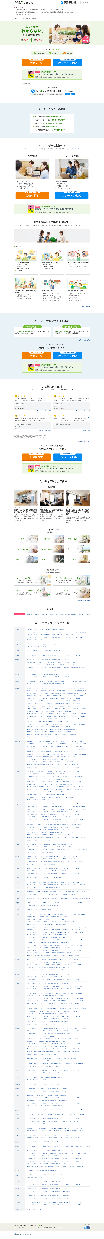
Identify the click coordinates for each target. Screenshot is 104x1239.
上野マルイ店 (69, 695)
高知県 (17, 1142)
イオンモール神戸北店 (32, 1028)
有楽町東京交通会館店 (56, 688)
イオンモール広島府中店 (32, 1105)
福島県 (17, 681)
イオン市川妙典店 (70, 773)
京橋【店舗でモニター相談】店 (75, 993)
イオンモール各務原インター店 (55, 976)
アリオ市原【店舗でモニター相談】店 (35, 794)
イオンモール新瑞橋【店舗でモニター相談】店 (37, 927)
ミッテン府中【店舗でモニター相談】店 (76, 716)
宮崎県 (17, 1195)
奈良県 (17, 1077)
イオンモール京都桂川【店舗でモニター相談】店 (37, 1063)
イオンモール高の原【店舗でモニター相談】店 (74, 1063)
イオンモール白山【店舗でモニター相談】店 (48, 905)
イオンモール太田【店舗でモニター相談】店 (69, 873)
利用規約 (23, 1228)
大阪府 (17, 993)
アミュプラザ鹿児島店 (77, 1202)
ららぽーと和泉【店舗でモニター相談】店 (46, 1013)
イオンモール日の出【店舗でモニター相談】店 (75, 724)
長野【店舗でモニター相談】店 (73, 882)
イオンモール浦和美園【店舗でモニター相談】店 (76, 806)
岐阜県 (17, 974)
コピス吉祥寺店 (82, 713)
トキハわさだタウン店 (32, 1188)
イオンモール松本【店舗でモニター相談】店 (48, 884)
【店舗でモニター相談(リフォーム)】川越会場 (60, 834)
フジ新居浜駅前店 (78, 1128)
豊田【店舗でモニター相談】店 (62, 934)
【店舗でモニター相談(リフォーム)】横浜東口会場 (67, 764)
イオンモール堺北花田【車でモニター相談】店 (37, 1018)
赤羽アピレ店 (68, 711)
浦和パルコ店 (46, 806)
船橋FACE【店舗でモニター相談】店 (43, 779)
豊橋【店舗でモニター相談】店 (33, 929)
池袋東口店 (57, 708)
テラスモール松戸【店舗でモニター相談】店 (64, 784)
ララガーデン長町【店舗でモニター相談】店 (67, 662)
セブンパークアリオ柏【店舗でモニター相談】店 (37, 789)
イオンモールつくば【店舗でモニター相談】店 (37, 849)
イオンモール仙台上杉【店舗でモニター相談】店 (51, 659)
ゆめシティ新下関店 (31, 1118)
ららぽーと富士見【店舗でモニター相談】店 (48, 829)
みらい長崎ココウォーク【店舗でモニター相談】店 (52, 1175)
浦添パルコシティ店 (37, 1209)
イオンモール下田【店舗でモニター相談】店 (36, 646)
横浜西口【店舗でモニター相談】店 (68, 741)
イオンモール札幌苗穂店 (58, 629)
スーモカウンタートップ (20, 1225)
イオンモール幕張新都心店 (33, 773)
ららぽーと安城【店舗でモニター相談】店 (36, 940)
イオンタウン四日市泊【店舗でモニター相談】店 (37, 986)
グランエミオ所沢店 (52, 814)
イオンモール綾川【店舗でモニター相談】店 (69, 1137)
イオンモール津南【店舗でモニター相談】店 (48, 983)
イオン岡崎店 (46, 929)
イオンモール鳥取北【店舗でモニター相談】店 (73, 1109)
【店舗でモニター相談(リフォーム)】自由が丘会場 (65, 734)
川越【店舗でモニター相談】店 (39, 809)
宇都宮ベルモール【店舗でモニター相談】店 (36, 858)
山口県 (17, 1119)
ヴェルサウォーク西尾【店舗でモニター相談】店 (72, 940)
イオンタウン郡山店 (59, 681)
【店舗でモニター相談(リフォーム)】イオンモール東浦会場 (66, 955)
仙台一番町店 (68, 659)
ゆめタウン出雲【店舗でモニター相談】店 (75, 1114)
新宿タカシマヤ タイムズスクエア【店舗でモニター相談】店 (64, 693)
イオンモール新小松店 (54, 902)
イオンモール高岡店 (63, 898)
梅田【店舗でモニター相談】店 (64, 998)
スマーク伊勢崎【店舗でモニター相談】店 (36, 873)
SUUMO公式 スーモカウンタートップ (22, 18)
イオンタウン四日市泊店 (66, 983)
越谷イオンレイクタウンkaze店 (34, 824)
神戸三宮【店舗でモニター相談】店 (78, 1028)
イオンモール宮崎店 (31, 1195)
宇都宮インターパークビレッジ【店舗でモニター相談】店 (62, 858)
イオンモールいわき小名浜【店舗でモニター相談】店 (54, 683)
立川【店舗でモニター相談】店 (69, 713)
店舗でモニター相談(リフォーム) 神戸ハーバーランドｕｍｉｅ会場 (41, 1054)
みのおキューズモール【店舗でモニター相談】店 (37, 1016)
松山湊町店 (29, 1128)
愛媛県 (17, 1128)
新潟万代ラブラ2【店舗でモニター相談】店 (75, 891)
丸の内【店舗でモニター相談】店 (41, 688)
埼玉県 (17, 804)
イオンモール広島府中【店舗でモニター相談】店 (51, 1105)
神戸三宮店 (65, 1028)
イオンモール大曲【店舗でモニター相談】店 (70, 655)
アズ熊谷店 (51, 809)
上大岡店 (81, 741)
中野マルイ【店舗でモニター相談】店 (35, 708)
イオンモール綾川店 (52, 1137)
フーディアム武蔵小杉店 (55, 749)
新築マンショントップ (45, 1225)
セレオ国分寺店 (30, 721)
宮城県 (17, 659)
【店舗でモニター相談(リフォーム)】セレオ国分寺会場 (39, 734)
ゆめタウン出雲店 (59, 1114)
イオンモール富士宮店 (32, 967)
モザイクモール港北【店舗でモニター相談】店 (37, 746)
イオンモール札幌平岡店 (32, 634)
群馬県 (17, 868)
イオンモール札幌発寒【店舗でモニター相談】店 (75, 632)
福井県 (17, 909)
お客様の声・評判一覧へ (84, 441)
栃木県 (17, 856)
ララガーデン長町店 (50, 662)
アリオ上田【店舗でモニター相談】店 (69, 884)
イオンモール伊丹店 (53, 1043)
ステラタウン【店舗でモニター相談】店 (45, 804)
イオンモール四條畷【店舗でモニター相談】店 (49, 993)
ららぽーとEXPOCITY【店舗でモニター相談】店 (51, 1006)
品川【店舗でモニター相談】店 (39, 690)
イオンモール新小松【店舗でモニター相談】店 (72, 902)
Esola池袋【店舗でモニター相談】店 (35, 711)
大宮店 (58, 804)
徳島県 (17, 1146)
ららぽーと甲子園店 (67, 1041)
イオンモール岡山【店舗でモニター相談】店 (48, 1088)
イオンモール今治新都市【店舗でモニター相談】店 (60, 1128)
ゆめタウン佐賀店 (31, 1170)
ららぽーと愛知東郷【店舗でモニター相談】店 (37, 950)
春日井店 (52, 932)
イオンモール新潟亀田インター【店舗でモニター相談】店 (50, 891)
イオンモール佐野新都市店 (33, 861)
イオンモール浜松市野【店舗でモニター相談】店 (37, 962)
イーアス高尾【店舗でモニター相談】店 (35, 713)
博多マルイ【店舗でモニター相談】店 (67, 1153)
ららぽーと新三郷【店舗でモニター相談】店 (36, 832)
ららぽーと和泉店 (31, 1013)
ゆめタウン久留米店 (54, 1158)
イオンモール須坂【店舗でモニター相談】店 (48, 882)
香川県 (17, 1135)
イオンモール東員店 (31, 988)
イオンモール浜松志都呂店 (70, 962)
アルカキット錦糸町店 (79, 695)
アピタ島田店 (51, 970)
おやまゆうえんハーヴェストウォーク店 (75, 861)
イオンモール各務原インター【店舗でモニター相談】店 (39, 979)
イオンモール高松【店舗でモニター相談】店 (48, 1135)
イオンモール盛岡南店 (32, 650)
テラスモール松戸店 (47, 784)
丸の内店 (29, 688)
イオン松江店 (30, 1114)
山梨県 (17, 877)
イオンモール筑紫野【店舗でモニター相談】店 (49, 1163)
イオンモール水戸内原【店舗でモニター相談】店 (63, 844)
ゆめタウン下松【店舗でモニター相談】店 (57, 1121)
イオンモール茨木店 (51, 1008)
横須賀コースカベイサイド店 (61, 751)
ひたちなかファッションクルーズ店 (79, 849)
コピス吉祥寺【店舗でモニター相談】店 (35, 716)
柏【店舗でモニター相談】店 (63, 786)
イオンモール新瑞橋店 (61, 924)
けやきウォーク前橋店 (32, 868)
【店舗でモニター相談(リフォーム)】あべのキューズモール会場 (41, 1024)
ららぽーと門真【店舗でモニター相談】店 (71, 1016)
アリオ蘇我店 (30, 771)
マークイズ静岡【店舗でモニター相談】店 (69, 959)
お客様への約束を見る (84, 340)
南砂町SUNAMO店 (54, 698)
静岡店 (28, 959)
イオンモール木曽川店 (76, 929)
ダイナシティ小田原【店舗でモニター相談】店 (67, 756)
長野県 (17, 882)
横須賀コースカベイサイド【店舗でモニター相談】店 (38, 754)
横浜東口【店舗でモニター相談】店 (42, 741)
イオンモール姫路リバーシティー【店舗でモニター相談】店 (58, 1033)
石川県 (17, 903)
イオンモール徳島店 (31, 1146)
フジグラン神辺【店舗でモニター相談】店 (46, 1100)
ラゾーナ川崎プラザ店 (77, 746)
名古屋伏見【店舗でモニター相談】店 (35, 919)
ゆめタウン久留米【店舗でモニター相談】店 (71, 1158)
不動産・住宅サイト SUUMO (55, 1228)
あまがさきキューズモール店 (55, 1036)
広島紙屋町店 (30, 1095)
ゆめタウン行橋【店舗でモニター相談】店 (70, 1161)
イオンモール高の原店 (56, 1063)
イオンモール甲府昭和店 (56, 877)
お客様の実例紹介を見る (84, 600)
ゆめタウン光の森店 (67, 1181)
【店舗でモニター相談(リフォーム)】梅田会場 (58, 1021)
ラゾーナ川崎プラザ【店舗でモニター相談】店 (37, 749)
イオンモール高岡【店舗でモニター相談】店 (80, 898)
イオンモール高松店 (31, 1135)
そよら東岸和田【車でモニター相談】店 (59, 1018)
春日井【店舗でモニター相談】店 (64, 932)
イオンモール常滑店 (31, 942)
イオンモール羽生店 (31, 822)
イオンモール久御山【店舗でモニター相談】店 (49, 1066)
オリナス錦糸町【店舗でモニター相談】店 (36, 726)
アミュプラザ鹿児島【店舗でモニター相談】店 (37, 1204)
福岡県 (17, 1151)
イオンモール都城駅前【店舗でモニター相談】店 (37, 1198)
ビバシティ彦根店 (31, 1070)
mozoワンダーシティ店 (32, 916)
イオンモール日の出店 (57, 724)
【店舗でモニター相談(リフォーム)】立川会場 (37, 729)
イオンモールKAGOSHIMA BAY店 (34, 1202)
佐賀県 (17, 1170)
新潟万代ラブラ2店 (31, 891)
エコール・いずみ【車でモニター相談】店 (36, 1021)
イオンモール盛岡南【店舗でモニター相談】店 (49, 650)
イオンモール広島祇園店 (60, 1095)
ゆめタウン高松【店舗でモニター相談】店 (36, 1137)
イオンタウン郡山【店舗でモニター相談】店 (76, 681)
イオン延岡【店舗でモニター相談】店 (59, 1198)
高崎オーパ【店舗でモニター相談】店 (35, 870)
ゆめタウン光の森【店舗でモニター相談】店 (36, 1184)
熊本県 (17, 1182)
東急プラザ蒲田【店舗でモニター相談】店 (36, 706)
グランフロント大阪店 (78, 998)
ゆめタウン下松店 (41, 1121)
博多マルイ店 (53, 1153)
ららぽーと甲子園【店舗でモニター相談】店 (36, 1043)
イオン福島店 (49, 681)
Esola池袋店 (84, 708)
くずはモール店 (68, 1006)
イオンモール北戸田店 (76, 824)
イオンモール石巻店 (31, 670)
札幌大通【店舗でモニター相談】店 (42, 629)
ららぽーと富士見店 (31, 829)
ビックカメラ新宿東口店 (80, 690)
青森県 (17, 644)
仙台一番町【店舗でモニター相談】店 (35, 662)
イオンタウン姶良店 (54, 1204)
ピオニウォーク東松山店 (64, 816)
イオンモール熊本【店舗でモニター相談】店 (70, 1184)
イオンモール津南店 (31, 983)
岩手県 (17, 651)
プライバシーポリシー (31, 1228)
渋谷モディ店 (83, 693)
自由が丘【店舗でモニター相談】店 (63, 703)
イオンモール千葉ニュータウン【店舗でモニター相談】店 (39, 792)
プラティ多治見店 (67, 974)
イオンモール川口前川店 (80, 809)
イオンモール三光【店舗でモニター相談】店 (60, 1191)
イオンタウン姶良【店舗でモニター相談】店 (71, 1204)
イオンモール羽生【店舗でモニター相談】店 (48, 822)
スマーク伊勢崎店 (72, 870)
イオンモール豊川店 (78, 932)
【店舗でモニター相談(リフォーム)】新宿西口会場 (59, 726)
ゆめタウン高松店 (65, 1135)
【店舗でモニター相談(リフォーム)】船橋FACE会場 (38, 799)
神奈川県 (17, 741)
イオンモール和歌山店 (55, 1084)
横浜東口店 (29, 741)
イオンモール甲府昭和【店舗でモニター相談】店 (37, 877)
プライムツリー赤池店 (55, 945)
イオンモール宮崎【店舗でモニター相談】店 (48, 1195)
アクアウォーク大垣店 (32, 974)
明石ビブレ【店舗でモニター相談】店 (70, 1038)
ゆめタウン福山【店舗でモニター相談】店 (71, 1097)
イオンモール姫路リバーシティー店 (34, 1033)
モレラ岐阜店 (76, 979)
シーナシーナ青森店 (31, 644)
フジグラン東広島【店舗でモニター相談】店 (36, 1103)
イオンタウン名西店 (58, 914)
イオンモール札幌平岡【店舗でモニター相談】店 (51, 634)
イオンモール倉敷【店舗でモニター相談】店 (36, 1091)
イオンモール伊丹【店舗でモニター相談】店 (70, 1043)
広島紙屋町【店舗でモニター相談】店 (44, 1095)
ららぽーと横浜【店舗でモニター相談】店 (64, 743)
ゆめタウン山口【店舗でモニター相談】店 (70, 1118)
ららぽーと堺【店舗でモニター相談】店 (35, 1003)
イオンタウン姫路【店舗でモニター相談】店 (36, 1036)
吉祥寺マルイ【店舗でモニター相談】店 (56, 716)
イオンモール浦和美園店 (57, 806)
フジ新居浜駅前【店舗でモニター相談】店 (36, 1130)
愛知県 (17, 914)
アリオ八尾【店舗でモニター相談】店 (35, 1011)
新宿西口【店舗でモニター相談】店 (64, 690)
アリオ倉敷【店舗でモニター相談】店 (57, 1091)
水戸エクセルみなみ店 (32, 844)
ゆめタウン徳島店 (65, 1146)
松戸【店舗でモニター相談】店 (33, 784)
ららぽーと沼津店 (56, 964)
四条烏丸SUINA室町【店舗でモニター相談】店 (49, 1058)
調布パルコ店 (30, 719)
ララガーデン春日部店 (56, 819)
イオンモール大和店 (31, 759)
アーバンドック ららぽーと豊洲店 (62, 700)
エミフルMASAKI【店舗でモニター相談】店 (73, 1130)
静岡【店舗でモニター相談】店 (39, 959)
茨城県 (17, 844)
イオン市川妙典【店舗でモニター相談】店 (36, 776)
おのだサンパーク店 (73, 1121)
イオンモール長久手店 (32, 947)
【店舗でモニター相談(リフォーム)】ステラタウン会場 (61, 832)
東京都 (17, 688)
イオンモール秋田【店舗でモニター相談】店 (48, 655)
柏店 (54, 786)
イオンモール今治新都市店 (40, 1128)
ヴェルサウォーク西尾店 (53, 940)
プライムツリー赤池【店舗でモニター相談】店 (73, 945)
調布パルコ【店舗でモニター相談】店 (44, 719)
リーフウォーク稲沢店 (66, 942)
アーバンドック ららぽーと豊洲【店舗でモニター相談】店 (39, 700)
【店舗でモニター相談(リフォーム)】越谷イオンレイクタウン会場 (70, 837)
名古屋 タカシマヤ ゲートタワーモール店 (55, 919)
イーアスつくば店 (67, 846)
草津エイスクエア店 (74, 1070)
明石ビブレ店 (56, 1038)
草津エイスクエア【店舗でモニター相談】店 (59, 1073)
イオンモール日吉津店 (32, 1109)
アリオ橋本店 (30, 751)
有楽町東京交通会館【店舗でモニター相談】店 (74, 688)
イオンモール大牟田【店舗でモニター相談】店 (37, 1158)
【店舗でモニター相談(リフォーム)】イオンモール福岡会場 (40, 1166)
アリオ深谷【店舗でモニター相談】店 (69, 822)
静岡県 (17, 959)
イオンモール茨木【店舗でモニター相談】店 (68, 1008)
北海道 (17, 629)
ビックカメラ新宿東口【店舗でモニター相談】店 (37, 693)
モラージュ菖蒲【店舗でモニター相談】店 (70, 827)
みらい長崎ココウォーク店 (33, 1175)
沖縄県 (17, 1209)
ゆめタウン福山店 (55, 1097)
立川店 (58, 713)
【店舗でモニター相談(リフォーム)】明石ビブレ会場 (67, 1051)
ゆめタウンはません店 (55, 1181)
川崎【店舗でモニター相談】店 (63, 746)
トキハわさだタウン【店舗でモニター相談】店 (49, 1188)
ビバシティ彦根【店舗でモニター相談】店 (46, 1070)
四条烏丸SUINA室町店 (32, 1058)
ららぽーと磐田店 (67, 967)
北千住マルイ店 (76, 700)
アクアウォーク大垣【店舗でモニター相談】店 (49, 974)
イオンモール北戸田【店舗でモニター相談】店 (37, 827)
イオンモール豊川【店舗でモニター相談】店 (36, 934)
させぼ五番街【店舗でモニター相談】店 (35, 1177)
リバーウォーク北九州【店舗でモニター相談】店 (51, 1150)
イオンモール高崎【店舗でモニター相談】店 (56, 870)
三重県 (17, 983)
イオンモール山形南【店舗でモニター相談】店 (49, 674)
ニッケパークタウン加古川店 (33, 1046)
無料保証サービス (51, 126)
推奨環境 (46, 1228)
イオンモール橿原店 (69, 1077)
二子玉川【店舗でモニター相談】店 (64, 706)
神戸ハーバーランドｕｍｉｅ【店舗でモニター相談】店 (55, 1030)
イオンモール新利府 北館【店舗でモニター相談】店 (75, 667)
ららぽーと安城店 (67, 937)
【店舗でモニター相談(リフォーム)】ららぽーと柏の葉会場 (61, 797)
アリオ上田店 (83, 884)
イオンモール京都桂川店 (58, 1061)
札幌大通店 (29, 629)
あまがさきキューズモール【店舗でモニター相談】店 (38, 1038)
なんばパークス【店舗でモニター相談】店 (46, 995)
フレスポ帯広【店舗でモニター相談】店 (35, 639)
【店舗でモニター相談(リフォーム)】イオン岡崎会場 (38, 955)
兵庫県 (17, 1028)
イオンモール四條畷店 (32, 993)
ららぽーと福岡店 (82, 1153)
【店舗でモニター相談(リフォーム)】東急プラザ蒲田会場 (62, 729)
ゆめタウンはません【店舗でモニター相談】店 (37, 1181)
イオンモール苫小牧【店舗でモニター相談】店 (37, 637)
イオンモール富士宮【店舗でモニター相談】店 (49, 967)
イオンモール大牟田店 (75, 1156)
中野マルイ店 (49, 708)
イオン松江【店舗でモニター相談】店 (44, 1114)
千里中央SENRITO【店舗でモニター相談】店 (69, 1003)
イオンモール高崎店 (75, 868)
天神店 (49, 1156)
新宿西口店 (51, 690)
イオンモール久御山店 (32, 1066)
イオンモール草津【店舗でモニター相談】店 (36, 1073)
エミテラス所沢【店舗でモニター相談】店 (46, 816)
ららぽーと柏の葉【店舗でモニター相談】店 (61, 789)
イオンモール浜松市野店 (56, 962)
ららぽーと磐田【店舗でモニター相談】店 (36, 970)
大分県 (17, 1188)
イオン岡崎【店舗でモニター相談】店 (60, 929)
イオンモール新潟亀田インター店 (34, 894)
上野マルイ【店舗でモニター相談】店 (54, 695)
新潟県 (17, 891)
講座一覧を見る (86, 306)
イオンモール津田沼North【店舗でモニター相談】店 (38, 786)
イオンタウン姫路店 (75, 1030)
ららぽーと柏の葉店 (77, 789)
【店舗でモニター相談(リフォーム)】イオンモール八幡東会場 (69, 1166)
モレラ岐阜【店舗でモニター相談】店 (62, 979)
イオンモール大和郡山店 (32, 1077)
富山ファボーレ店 (31, 898)
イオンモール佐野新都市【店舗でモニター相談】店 (52, 861)
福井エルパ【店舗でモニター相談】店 (44, 909)
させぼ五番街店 (70, 1175)
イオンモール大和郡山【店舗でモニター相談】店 (51, 1077)
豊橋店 (85, 927)
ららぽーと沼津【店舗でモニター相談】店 (72, 964)
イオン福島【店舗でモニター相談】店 (35, 681)
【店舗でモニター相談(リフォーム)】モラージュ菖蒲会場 (39, 840)
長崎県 (17, 1175)
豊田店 (50, 934)
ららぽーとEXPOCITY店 (32, 1006)
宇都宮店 (29, 856)
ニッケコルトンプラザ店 (53, 776)
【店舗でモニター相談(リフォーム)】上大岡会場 (68, 767)
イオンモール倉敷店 (65, 1088)
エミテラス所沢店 (31, 816)
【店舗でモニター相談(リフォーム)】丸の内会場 (37, 737)
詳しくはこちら (76, 149)
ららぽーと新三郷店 (65, 829)
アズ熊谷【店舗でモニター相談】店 (64, 809)
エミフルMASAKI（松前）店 (54, 1130)
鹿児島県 (17, 1202)
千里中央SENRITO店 (51, 1003)
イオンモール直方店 (31, 1161)
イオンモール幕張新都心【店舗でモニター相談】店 (52, 773)
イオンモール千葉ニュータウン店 (62, 792)
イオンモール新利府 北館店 (55, 667)
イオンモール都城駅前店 (66, 1195)
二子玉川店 (50, 706)
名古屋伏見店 (67, 916)
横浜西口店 (55, 741)
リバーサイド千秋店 (48, 894)
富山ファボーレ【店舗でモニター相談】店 (46, 898)
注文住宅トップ (33, 1225)
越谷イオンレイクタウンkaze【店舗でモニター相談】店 (55, 824)
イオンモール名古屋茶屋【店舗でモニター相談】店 (38, 952)
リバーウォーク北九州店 (32, 1150)
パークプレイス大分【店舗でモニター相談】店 (37, 1191)
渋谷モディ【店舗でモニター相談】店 (35, 695)
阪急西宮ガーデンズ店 (32, 1041)
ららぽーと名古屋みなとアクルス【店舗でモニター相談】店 (40, 924)
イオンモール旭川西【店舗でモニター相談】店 (73, 637)
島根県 (17, 1114)
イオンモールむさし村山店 (63, 721)
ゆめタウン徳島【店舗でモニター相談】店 (80, 1146)
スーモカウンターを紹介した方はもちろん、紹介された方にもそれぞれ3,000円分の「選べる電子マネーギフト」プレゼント (58, 614)
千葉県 (17, 771)
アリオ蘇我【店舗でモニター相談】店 (44, 771)
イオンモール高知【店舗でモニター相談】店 (48, 1141)
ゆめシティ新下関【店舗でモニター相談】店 (48, 1118)
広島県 (17, 1095)
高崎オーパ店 (66, 868)
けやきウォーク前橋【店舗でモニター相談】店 (49, 868)
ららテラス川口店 (74, 811)
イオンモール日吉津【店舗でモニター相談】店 (49, 1109)
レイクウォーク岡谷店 (32, 887)
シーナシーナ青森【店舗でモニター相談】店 (48, 644)
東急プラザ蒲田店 (77, 703)
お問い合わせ (40, 1228)
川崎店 (51, 746)
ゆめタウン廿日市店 (53, 1103)
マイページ (85, 2)
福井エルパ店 (30, 909)
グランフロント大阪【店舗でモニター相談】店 (37, 1000)
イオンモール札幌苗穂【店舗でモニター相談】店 (37, 632)
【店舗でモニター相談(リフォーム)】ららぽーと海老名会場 (40, 764)
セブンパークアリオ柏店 (78, 786)
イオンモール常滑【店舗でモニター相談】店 (48, 942)
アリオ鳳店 (52, 1000)
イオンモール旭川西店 (55, 637)
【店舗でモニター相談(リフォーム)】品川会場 (37, 731)
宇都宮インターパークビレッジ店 (70, 856)
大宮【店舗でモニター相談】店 (33, 806)
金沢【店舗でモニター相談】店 (39, 902)
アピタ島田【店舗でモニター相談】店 (65, 970)
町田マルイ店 (58, 719)
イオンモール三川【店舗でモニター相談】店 (59, 676)
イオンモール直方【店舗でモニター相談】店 (48, 1161)
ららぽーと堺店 (79, 1000)
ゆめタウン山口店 (31, 1121)
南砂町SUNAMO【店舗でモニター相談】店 (70, 698)
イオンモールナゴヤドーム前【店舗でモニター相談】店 (39, 914)
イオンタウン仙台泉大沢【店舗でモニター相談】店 (52, 664)
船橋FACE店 (29, 779)
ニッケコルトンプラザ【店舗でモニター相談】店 (72, 776)
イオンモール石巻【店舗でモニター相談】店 (48, 670)
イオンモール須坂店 (31, 882)
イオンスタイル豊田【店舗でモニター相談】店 (37, 937)
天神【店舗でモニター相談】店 (61, 1156)
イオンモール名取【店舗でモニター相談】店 (36, 667)
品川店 (28, 690)
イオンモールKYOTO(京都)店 (69, 1058)
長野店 (62, 882)
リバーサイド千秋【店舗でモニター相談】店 (65, 894)
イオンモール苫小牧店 (69, 634)
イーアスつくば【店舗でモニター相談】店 (59, 849)
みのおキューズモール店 (64, 1013)
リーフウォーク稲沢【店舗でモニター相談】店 (37, 945)
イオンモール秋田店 (31, 655)
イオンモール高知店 (31, 1141)
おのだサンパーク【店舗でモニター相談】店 (36, 1124)
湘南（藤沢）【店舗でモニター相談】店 (45, 756)
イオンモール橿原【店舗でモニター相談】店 (36, 1079)
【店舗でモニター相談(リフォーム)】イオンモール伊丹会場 (40, 1051)
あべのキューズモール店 (64, 995)
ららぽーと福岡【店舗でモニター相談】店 (36, 1156)
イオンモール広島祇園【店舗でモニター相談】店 (37, 1097)
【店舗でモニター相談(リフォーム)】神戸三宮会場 (68, 1049)
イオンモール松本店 (31, 884)
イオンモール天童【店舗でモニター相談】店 (36, 676)
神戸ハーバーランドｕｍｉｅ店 (33, 1030)
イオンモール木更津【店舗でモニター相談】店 (66, 781)
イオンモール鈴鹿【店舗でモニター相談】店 (72, 986)
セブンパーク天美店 (50, 1011)
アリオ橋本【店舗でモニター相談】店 (44, 751)
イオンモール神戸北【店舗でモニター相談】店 (49, 1028)
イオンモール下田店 (65, 644)
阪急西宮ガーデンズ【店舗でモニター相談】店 (49, 1041)
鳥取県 (17, 1110)
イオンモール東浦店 (54, 950)
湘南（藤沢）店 (30, 756)
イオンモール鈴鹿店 (55, 986)
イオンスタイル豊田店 (55, 937)
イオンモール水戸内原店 (44, 844)
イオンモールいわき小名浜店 (33, 683)
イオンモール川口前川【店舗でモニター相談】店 (37, 811)
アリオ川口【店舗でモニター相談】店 (59, 811)
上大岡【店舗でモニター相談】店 (34, 743)
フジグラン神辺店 (31, 1100)
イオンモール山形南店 (32, 674)
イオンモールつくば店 (55, 846)
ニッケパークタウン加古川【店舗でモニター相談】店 (54, 1046)
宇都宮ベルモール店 (38, 856)
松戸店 (80, 781)
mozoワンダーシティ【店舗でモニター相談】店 (50, 916)
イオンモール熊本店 (53, 1184)
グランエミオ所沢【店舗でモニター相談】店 (69, 814)
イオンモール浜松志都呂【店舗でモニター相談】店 (38, 964)
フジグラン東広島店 (63, 1100)
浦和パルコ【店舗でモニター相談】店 (71, 804)
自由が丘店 (49, 703)
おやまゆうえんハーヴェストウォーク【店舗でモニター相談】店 (41, 864)
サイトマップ (17, 1228)
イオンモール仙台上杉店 (32, 659)
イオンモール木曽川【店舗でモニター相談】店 (37, 932)
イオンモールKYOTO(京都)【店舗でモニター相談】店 (38, 1061)
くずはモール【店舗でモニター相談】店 (35, 1008)
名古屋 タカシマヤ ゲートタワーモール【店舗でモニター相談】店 (41, 921)
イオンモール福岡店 (67, 1163)
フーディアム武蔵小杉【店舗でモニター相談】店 (74, 749)
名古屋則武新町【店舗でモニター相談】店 (61, 952)
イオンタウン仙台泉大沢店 (33, 664)
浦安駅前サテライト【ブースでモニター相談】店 (57, 794)
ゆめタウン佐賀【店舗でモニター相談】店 (46, 1170)
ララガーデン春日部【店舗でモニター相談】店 (74, 819)
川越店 (28, 809)
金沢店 (28, 902)
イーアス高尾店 (50, 713)
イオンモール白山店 (31, 905)
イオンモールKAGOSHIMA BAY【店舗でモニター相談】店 (57, 1202)
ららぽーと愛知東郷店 (67, 947)
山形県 (17, 674)
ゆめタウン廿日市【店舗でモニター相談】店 (70, 1103)
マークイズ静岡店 (53, 959)
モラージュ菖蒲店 (54, 827)
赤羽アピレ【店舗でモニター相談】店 (54, 711)
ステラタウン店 (30, 804)
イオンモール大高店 (54, 927)
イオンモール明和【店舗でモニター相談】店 (70, 988)
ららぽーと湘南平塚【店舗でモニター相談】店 (76, 754)
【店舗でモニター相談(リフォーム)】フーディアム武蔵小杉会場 (41, 767)
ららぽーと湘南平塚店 (58, 754)
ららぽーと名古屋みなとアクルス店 (66, 921)
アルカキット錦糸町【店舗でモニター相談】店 (37, 698)
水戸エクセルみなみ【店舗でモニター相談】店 (37, 846)
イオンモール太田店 (52, 873)
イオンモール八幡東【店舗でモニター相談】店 (37, 1153)
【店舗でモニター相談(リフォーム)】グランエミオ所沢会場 (40, 837)
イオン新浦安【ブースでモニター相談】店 (36, 797)
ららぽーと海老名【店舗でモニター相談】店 (36, 761)
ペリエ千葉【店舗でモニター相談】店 (72, 771)
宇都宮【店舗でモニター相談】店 (52, 856)
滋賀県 (17, 1070)
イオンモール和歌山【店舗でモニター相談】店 (37, 1084)
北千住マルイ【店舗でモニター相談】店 (35, 703)
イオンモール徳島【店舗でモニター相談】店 (48, 1146)
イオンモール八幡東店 (69, 1150)
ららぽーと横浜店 (48, 743)
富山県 (17, 898)
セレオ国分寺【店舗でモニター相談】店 (45, 721)
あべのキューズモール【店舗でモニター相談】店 (37, 998)
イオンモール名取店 (71, 664)
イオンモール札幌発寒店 (56, 632)
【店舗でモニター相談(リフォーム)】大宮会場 (37, 834)
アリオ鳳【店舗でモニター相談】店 (65, 1000)
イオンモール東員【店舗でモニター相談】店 (48, 988)
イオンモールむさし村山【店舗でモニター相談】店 (38, 724)
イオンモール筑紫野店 (32, 1163)
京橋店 (64, 993)
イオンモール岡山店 (31, 1088)
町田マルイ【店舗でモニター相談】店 (72, 719)
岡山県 (17, 1088)
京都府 (17, 1058)
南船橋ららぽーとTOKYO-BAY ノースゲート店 (64, 779)
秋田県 (17, 655)
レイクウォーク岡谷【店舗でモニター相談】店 (49, 887)
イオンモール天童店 (67, 674)
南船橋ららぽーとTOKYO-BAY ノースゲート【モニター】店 (40, 781)
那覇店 (28, 1209)
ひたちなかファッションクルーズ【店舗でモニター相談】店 (40, 852)
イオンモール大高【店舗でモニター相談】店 (71, 927)
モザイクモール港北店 (81, 743)
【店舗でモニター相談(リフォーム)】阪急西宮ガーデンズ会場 (40, 1049)
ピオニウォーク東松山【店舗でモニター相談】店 (37, 819)
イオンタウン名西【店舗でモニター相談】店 (75, 914)
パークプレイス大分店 (67, 1188)
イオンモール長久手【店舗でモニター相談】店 (49, 947)
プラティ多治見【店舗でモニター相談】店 (36, 976)
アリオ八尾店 (84, 1008)
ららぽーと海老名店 (65, 759)
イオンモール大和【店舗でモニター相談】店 (48, 759)
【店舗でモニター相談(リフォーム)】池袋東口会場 (61, 731)
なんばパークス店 (31, 995)
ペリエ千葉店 (58, 771)
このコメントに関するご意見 (44, 411)
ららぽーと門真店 (55, 1016)
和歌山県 (17, 1084)
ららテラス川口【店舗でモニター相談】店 (36, 814)
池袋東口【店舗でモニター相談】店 (70, 708)
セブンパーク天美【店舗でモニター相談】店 (67, 1011)
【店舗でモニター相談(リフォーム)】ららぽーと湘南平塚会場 (62, 761)
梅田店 (52, 998)
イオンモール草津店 (63, 1070)
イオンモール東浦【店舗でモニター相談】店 (71, 950)
